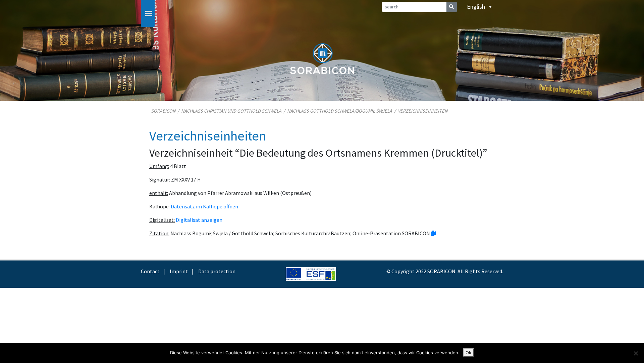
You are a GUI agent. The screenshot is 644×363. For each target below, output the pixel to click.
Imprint (179, 271)
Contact (150, 271)
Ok (468, 352)
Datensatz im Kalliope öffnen (204, 206)
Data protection (216, 271)
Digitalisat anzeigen (199, 219)
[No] (635, 353)
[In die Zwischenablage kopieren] (433, 233)
